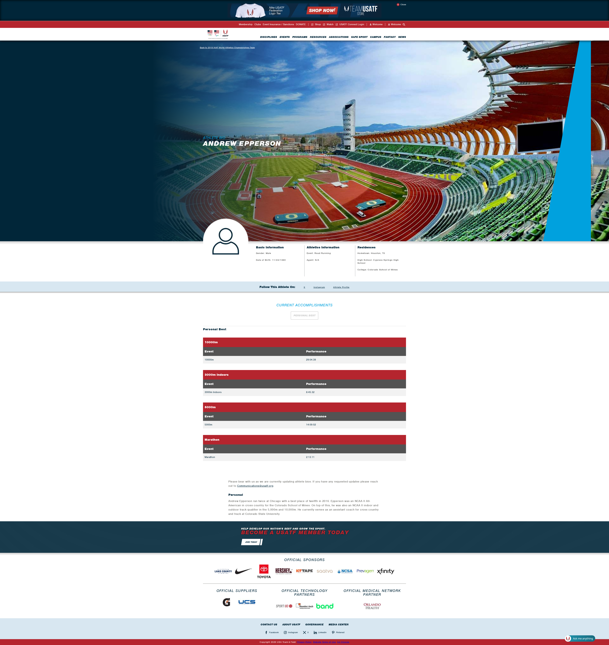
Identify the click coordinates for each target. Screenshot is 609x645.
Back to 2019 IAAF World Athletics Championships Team (227, 47)
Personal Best (304, 315)
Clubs (257, 24)
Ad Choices (343, 642)
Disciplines (268, 37)
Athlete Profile (341, 287)
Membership (245, 24)
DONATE (301, 24)
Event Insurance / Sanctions (278, 24)
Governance (314, 624)
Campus (375, 37)
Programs (299, 37)
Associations (339, 37)
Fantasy (390, 37)
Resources (318, 37)
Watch (330, 24)
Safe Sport (359, 37)
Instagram (319, 287)
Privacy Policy (304, 642)
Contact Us (269, 624)
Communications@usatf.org (255, 486)
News (402, 37)
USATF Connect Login (351, 24)
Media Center (339, 624)
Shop (317, 24)
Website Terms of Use (324, 642)
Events (285, 37)
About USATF (291, 624)
